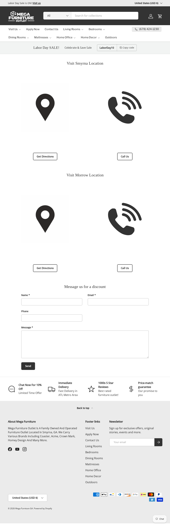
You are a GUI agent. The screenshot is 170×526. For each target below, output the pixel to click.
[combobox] (90, 15)
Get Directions (45, 156)
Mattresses (92, 464)
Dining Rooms (94, 458)
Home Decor (93, 476)
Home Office (93, 470)
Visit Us (90, 428)
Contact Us (51, 29)
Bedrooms (91, 452)
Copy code (128, 47)
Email (91, 295)
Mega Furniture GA (24, 508)
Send (28, 366)
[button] (160, 16)
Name (24, 295)
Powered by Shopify (43, 508)
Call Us (125, 156)
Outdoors (111, 37)
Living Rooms (93, 446)
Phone (24, 311)
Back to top (83, 408)
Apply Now (33, 29)
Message (26, 327)
